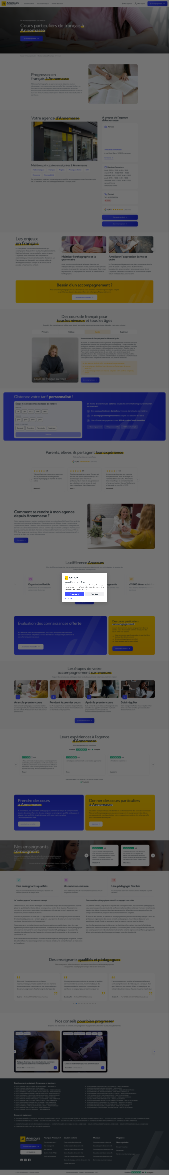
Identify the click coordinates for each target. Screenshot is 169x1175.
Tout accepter (74, 594)
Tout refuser (95, 594)
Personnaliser (69, 598)
